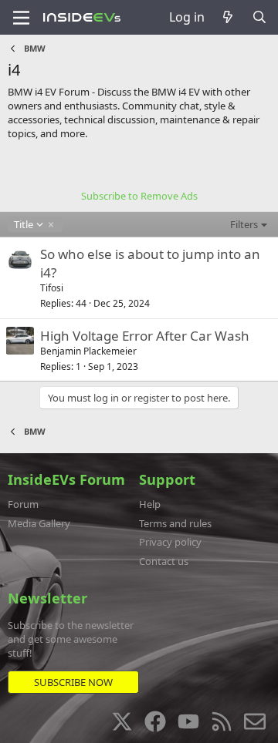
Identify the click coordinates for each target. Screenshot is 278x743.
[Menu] (21, 17)
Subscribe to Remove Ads (139, 196)
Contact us (163, 561)
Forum (23, 504)
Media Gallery (39, 523)
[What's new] (228, 17)
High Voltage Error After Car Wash (144, 336)
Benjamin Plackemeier (88, 351)
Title (23, 224)
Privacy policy (170, 542)
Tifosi (51, 287)
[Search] (259, 17)
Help (150, 504)
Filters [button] (244, 224)
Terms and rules (175, 523)
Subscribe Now (73, 682)
